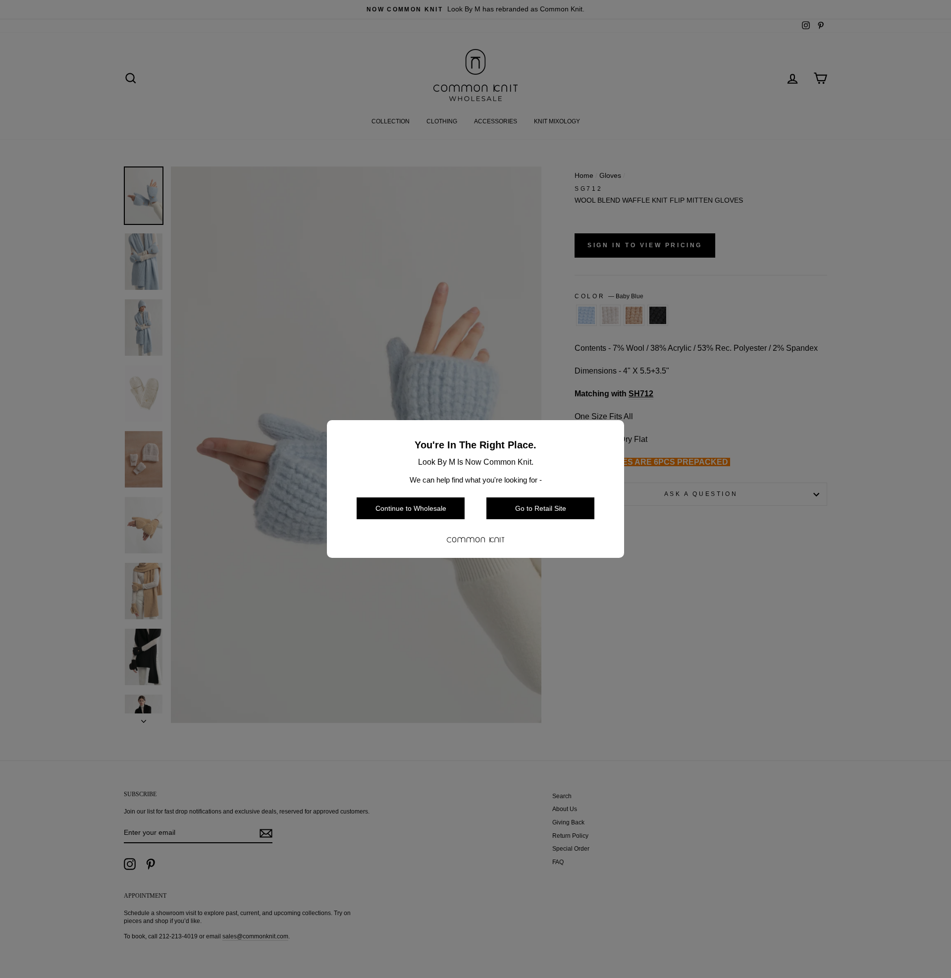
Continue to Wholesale (410, 508)
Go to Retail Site (540, 508)
